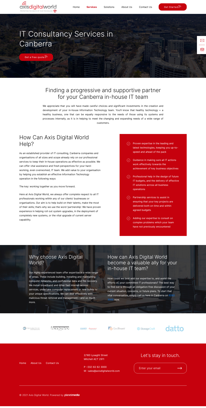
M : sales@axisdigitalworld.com (102, 370)
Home (76, 6)
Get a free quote (34, 57)
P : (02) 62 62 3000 (95, 366)
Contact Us (145, 6)
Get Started (171, 7)
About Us (126, 6)
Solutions (109, 6)
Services (92, 6)
